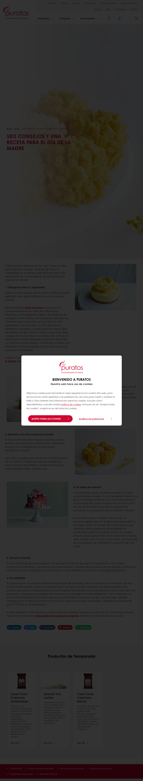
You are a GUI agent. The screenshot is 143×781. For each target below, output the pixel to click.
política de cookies (71, 404)
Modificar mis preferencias (91, 418)
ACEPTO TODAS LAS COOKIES (46, 418)
